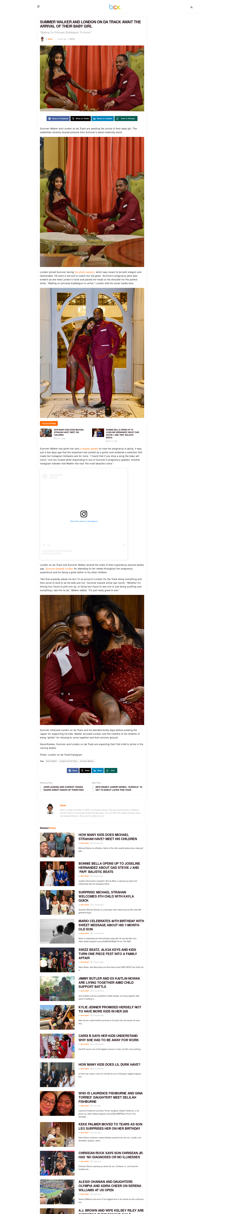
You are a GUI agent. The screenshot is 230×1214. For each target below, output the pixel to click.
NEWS (72, 39)
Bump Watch (51, 761)
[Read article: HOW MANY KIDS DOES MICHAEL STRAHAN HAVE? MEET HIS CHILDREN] (57, 845)
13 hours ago (98, 905)
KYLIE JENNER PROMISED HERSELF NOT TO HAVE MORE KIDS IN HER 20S (110, 1009)
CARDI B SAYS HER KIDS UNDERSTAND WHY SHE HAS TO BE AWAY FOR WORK (109, 1037)
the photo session (85, 272)
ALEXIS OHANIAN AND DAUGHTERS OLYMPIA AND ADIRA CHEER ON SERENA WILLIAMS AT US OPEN (110, 1185)
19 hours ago (98, 1015)
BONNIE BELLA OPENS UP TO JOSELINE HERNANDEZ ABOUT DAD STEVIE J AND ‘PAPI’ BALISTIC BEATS (109, 867)
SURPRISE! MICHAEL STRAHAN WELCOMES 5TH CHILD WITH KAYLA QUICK (106, 896)
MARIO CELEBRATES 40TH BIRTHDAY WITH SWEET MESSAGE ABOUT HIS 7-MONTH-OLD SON (111, 925)
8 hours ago (97, 843)
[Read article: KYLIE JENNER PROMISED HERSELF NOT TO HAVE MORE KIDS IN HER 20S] (57, 1017)
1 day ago (96, 1106)
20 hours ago (98, 1044)
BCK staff (85, 843)
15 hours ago (98, 991)
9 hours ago (97, 876)
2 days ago (96, 1133)
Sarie (50, 39)
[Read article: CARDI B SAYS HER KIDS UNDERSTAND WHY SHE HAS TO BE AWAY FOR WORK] (57, 1046)
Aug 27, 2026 (60, 438)
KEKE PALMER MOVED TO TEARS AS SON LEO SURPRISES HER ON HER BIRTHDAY (110, 1126)
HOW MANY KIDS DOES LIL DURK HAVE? (109, 1064)
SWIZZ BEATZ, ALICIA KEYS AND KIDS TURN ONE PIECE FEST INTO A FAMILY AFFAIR (108, 953)
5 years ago (61, 39)
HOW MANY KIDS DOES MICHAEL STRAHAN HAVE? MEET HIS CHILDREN (108, 836)
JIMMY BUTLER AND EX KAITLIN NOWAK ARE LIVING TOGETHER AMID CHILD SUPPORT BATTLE (109, 982)
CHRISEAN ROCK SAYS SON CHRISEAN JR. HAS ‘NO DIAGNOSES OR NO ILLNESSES (111, 1155)
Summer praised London (59, 568)
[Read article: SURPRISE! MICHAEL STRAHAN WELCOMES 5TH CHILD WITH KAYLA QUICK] (57, 902)
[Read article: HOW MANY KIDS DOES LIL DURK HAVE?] (57, 1074)
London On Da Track (68, 761)
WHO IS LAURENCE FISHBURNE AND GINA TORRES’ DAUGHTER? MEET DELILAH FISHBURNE (111, 1097)
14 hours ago (98, 933)
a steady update (89, 448)
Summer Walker (86, 761)
